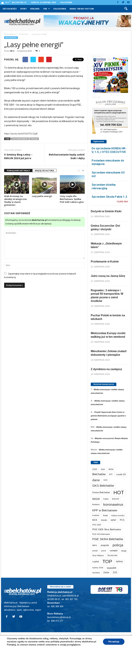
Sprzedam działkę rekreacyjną (104, 186)
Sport (23, 8)
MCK (94, 520)
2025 (94, 469)
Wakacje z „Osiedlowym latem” (106, 245)
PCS (122, 520)
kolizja (105, 499)
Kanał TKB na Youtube (82, 8)
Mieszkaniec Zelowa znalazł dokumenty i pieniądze (108, 353)
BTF (111, 474)
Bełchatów (99, 474)
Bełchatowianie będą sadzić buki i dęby (67, 156)
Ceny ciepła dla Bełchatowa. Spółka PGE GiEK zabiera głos (72, 199)
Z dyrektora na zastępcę (106, 369)
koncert (115, 499)
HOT (118, 492)
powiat (95, 551)
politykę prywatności (62, 641)
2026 (103, 469)
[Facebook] (118, 2)
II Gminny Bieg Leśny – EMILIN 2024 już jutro (18, 156)
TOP (107, 561)
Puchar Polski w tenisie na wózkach (108, 317)
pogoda (105, 545)
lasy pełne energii (20, 139)
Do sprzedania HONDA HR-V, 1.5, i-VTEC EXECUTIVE (109, 150)
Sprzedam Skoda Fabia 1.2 (109, 196)
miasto (104, 520)
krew (105, 515)
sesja (123, 550)
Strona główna (10, 34)
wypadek (111, 567)
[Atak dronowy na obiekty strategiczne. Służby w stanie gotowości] (16, 184)
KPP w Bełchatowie (104, 510)
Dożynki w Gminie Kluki (106, 211)
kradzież (96, 515)
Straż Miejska (98, 555)
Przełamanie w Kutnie (105, 261)
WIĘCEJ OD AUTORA (44, 170)
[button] (126, 9)
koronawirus (113, 504)
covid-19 (121, 474)
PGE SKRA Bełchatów (107, 539)
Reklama (35, 8)
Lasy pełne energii (42, 196)
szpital (95, 561)
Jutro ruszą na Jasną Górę (108, 275)
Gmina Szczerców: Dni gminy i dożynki (105, 227)
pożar (103, 551)
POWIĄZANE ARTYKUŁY (18, 170)
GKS (105, 480)
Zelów (106, 572)
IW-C (12, 51)
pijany (94, 545)
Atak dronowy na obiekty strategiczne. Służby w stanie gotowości (15, 200)
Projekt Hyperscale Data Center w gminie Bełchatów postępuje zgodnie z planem (108, 415)
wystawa (96, 573)
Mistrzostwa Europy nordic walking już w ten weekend (108, 335)
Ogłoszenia (66, 2)
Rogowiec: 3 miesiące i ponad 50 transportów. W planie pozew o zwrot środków (107, 295)
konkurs (96, 504)
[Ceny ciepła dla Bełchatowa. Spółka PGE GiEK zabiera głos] (72, 184)
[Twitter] (123, 2)
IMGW (96, 498)
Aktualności (10, 8)
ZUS (115, 572)
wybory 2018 (97, 568)
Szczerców (112, 555)
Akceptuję (113, 641)
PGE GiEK (34, 139)
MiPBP (113, 520)
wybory (119, 561)
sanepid (113, 550)
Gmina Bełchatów (101, 492)
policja (118, 545)
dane (96, 480)
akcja (110, 469)
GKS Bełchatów (103, 485)
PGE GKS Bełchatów (101, 534)
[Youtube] (128, 2)
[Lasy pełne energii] (44, 184)
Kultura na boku (117, 515)
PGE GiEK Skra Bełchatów (106, 529)
